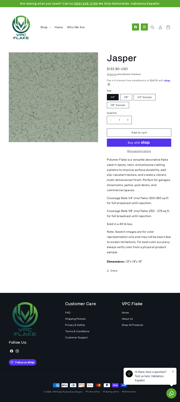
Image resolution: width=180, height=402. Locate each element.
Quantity (112, 112)
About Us (127, 318)
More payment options (139, 151)
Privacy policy (93, 391)
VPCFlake (57, 392)
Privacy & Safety (75, 325)
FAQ (67, 312)
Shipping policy (111, 391)
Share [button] (113, 270)
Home (125, 312)
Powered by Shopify (73, 392)
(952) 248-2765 (86, 3)
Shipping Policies (75, 318)
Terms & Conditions (77, 331)
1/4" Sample (144, 97)
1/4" (113, 97)
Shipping (111, 74)
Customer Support (76, 337)
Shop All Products (132, 325)
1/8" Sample (118, 105)
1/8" (126, 97)
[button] (45, 27)
